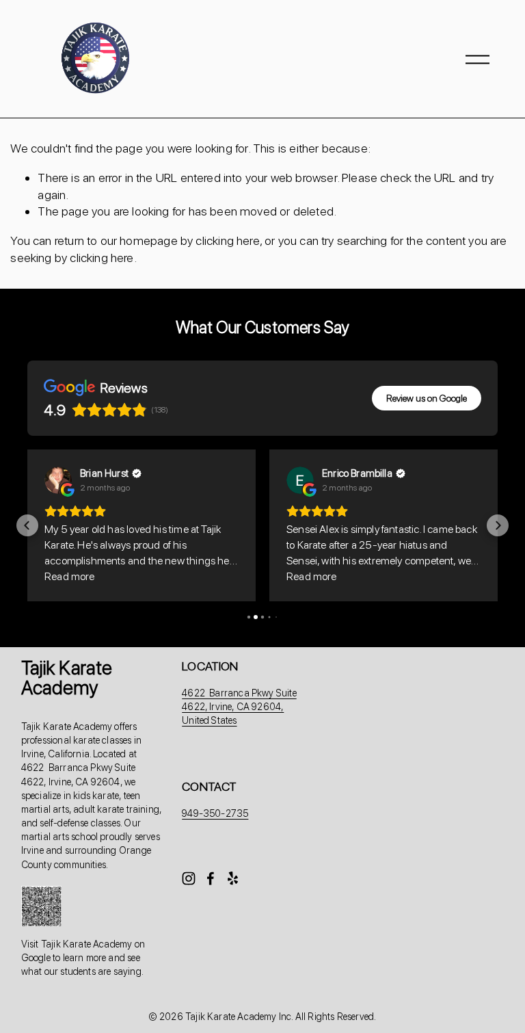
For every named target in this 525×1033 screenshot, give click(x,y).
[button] (27, 525)
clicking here (227, 240)
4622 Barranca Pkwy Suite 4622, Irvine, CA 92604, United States (239, 706)
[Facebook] (210, 878)
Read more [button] (69, 576)
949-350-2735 (215, 813)
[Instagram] (189, 878)
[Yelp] (232, 878)
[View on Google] (58, 480)
